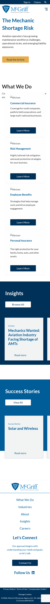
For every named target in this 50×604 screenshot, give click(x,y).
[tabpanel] (25, 38)
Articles (11, 326)
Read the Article (15, 59)
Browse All (18, 304)
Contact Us (25, 562)
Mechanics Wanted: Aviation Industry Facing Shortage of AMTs (24, 337)
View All (18, 402)
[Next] (31, 72)
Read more (26, 355)
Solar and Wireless (23, 428)
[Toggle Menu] (47, 9)
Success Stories (14, 424)
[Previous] (18, 72)
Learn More (23, 130)
